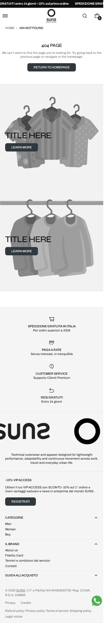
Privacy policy (35, 611)
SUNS (20, 590)
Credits (26, 603)
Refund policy (15, 611)
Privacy (10, 603)
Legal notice (13, 616)
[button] (5, 16)
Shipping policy (80, 611)
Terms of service (57, 611)
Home (10, 28)
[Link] (51, 4)
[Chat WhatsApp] (97, 601)
